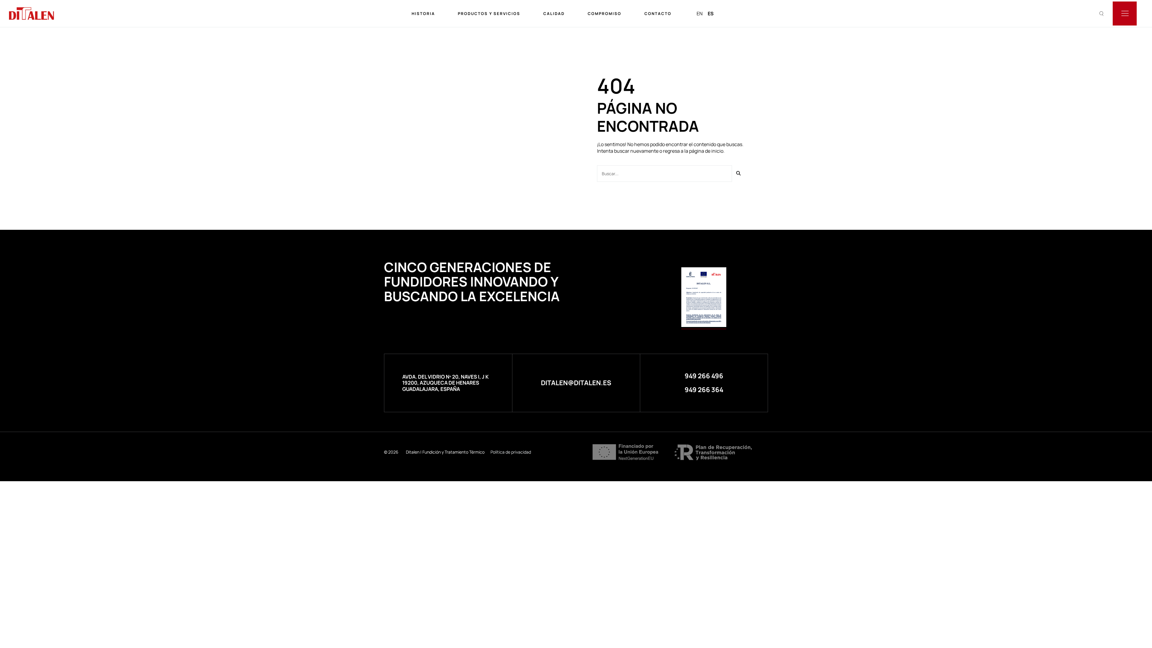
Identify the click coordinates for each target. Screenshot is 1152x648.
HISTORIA (423, 13)
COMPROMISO (604, 13)
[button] (704, 376)
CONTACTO (657, 13)
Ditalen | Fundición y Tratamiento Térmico (445, 452)
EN (700, 13)
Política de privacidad (510, 452)
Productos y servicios (489, 13)
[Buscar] (739, 173)
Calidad (554, 13)
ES (711, 13)
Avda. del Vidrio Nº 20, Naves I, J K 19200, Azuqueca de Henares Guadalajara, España (445, 382)
